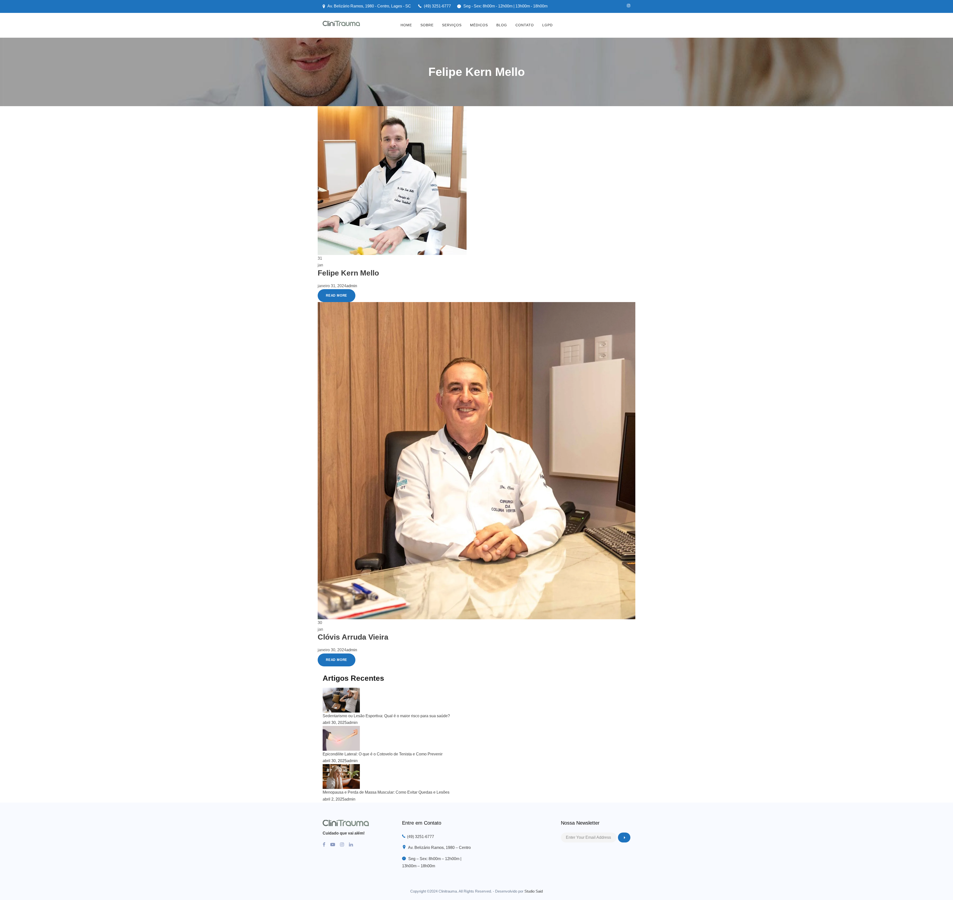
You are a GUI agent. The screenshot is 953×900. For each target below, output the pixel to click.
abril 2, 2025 (333, 799)
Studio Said (533, 891)
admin (351, 286)
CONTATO (524, 25)
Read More (336, 295)
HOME (406, 25)
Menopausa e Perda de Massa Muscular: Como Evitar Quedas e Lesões (386, 792)
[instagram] (628, 5)
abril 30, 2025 (335, 722)
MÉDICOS (479, 25)
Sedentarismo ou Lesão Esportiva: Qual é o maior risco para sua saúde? (386, 716)
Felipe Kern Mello (348, 273)
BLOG (501, 25)
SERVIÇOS (452, 25)
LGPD (547, 25)
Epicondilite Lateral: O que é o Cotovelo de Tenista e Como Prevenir (382, 754)
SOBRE (427, 25)
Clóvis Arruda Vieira (353, 637)
